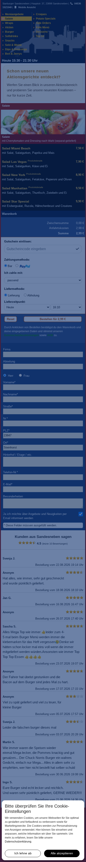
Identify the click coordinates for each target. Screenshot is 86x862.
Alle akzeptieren (62, 853)
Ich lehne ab (23, 853)
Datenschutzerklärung (18, 841)
